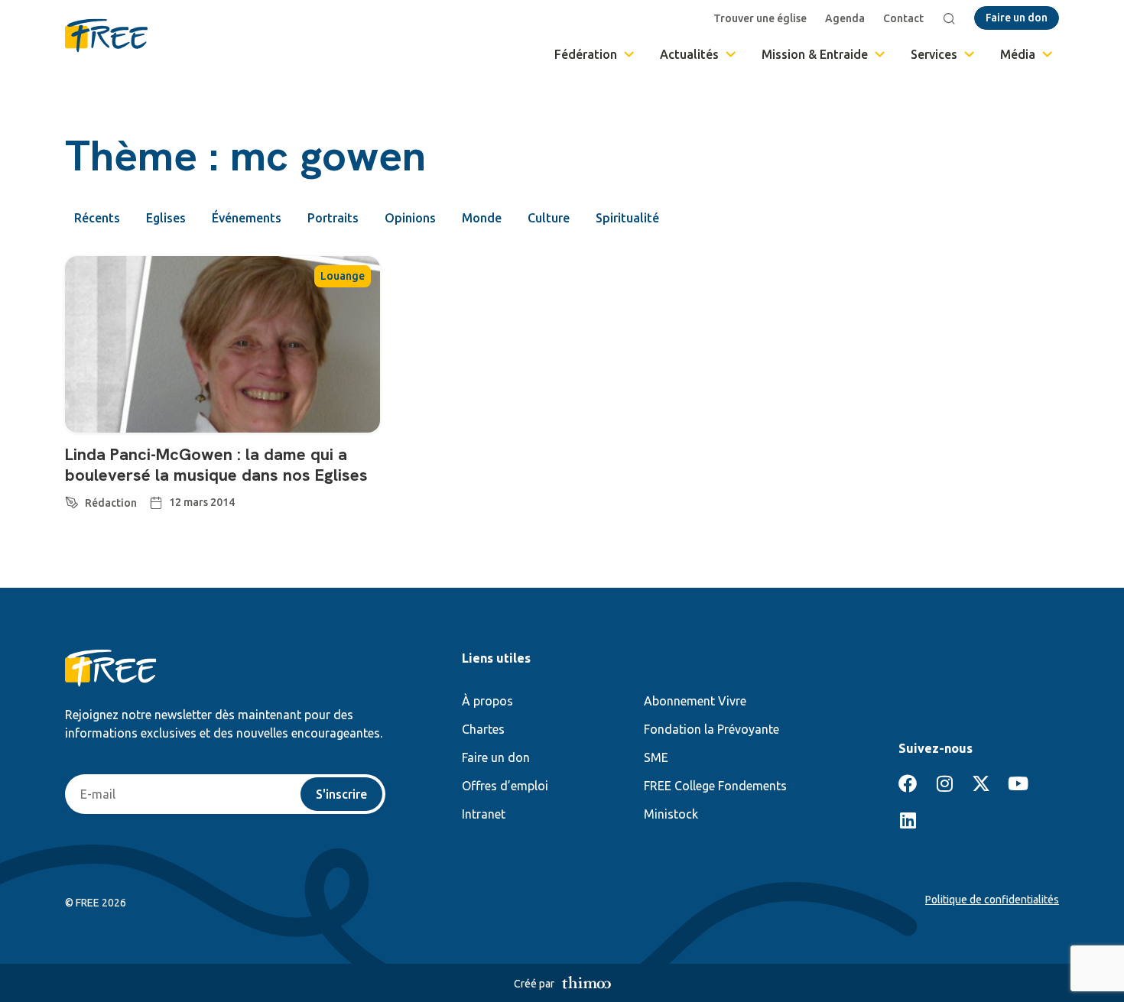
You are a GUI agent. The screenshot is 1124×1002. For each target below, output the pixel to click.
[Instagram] (944, 783)
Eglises (166, 218)
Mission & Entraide (815, 54)
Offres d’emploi (505, 786)
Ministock (671, 814)
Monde (482, 218)
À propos (487, 701)
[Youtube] (1018, 783)
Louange (342, 276)
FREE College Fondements (715, 786)
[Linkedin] (907, 820)
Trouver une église (760, 18)
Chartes (483, 729)
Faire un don (496, 757)
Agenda (845, 18)
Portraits (333, 218)
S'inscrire (341, 794)
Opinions (410, 218)
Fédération (585, 54)
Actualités (689, 54)
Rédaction (111, 503)
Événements (246, 218)
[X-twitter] (981, 783)
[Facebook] (907, 783)
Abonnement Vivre (695, 701)
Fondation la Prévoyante (711, 729)
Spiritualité (627, 218)
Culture (549, 218)
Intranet (483, 814)
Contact (903, 18)
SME (656, 757)
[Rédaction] (72, 500)
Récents (97, 218)
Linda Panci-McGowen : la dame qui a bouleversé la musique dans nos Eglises (216, 464)
